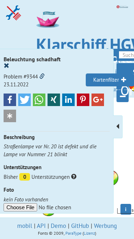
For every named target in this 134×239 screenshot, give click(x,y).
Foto (9, 189)
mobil (24, 226)
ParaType (73, 233)
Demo (58, 226)
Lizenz (89, 233)
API (41, 226)
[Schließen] (6, 66)
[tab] (110, 80)
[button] (10, 100)
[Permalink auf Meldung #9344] (42, 76)
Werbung (105, 226)
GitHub (80, 226)
